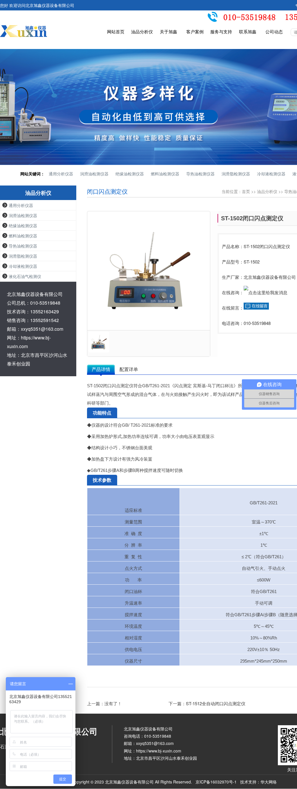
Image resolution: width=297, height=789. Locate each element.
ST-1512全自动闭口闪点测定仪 (215, 703)
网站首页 (115, 32)
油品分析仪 (142, 32)
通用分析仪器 (61, 174)
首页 (246, 191)
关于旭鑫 (168, 32)
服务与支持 (221, 32)
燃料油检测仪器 (165, 174)
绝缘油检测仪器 (129, 174)
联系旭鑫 (247, 32)
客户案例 (195, 32)
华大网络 (268, 782)
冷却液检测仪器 (271, 174)
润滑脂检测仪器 (236, 174)
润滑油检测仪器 (94, 174)
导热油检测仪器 (200, 174)
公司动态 (274, 32)
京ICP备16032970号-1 (216, 782)
